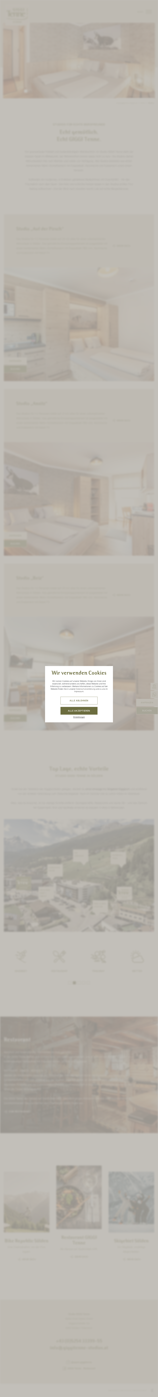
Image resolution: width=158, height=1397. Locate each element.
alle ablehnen (79, 700)
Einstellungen (79, 717)
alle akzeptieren (79, 710)
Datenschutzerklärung (85, 689)
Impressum (78, 691)
